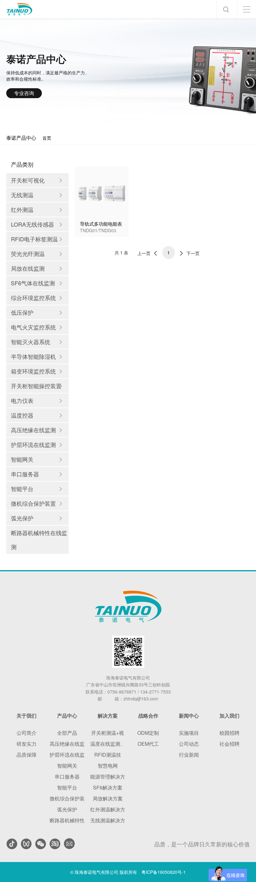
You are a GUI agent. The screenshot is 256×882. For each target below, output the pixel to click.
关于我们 (27, 715)
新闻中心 (189, 715)
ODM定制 (148, 732)
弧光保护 (67, 809)
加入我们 (229, 715)
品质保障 (27, 754)
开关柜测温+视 (107, 732)
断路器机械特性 (67, 820)
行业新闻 (189, 754)
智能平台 (67, 787)
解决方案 (108, 715)
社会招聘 (229, 743)
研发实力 (27, 743)
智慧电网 (108, 765)
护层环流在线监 (67, 754)
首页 (46, 138)
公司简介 (27, 732)
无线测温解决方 (107, 820)
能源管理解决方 (107, 776)
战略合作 (148, 715)
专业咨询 (24, 93)
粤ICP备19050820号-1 (163, 872)
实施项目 (189, 732)
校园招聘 (229, 732)
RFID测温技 (107, 754)
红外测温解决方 (107, 809)
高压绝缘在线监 (67, 743)
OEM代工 (148, 743)
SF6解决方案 (107, 787)
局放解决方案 (108, 798)
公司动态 (189, 743)
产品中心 (67, 715)
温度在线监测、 (107, 743)
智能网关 (67, 765)
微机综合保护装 (67, 798)
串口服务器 (67, 776)
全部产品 (67, 732)
